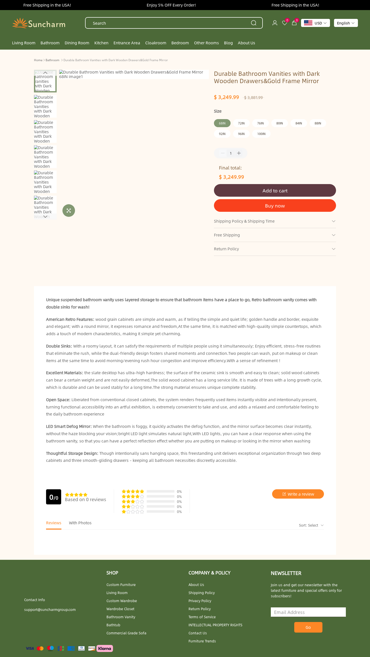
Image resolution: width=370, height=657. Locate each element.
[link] (38, 59)
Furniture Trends (202, 641)
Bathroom (52, 60)
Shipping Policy (202, 592)
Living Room (117, 592)
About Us (196, 584)
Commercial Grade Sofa (126, 633)
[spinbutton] (231, 153)
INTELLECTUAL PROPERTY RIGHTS (215, 625)
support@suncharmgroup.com (50, 609)
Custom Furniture (121, 584)
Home (38, 60)
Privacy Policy (200, 600)
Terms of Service (202, 616)
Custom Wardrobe (121, 600)
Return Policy (200, 608)
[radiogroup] (76, 494)
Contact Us (198, 633)
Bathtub (113, 625)
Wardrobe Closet (120, 608)
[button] (45, 73)
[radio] (67, 494)
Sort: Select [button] (309, 525)
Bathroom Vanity (120, 616)
